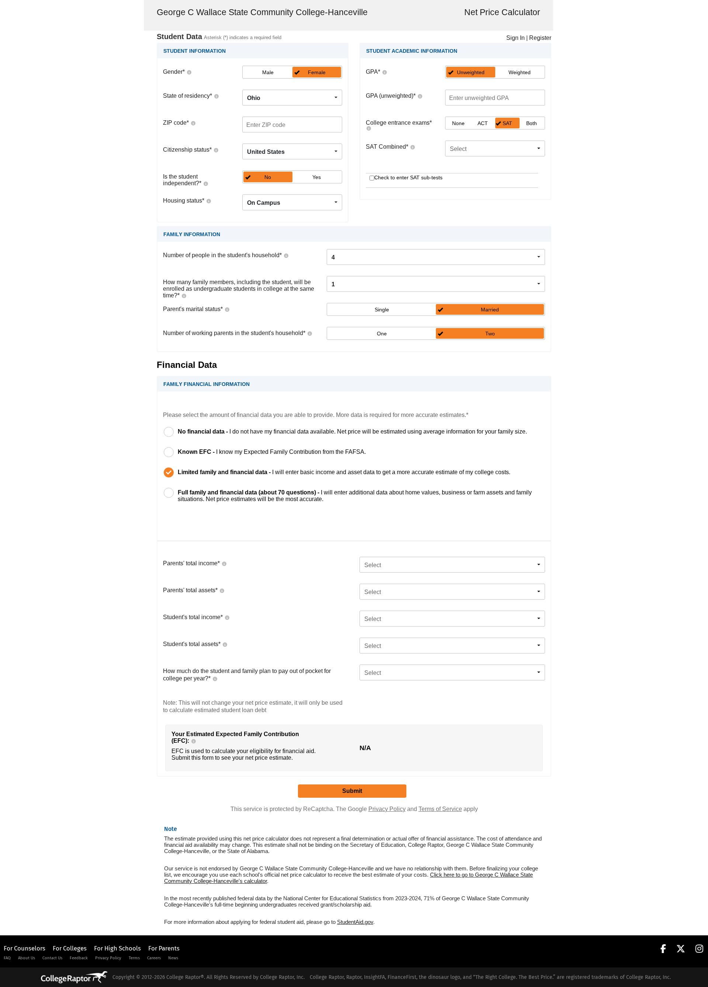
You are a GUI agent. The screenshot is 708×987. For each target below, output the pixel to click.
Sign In (515, 38)
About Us (26, 958)
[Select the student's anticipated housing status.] (208, 200)
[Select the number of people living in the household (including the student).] (285, 255)
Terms (134, 958)
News (173, 958)
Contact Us (52, 958)
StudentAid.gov (355, 922)
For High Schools (117, 948)
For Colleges (70, 948)
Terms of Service (440, 809)
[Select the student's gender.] (188, 72)
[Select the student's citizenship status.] (215, 149)
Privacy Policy (387, 809)
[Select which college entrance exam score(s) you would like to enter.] (368, 128)
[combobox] (292, 97)
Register (540, 38)
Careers (154, 958)
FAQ (7, 958)
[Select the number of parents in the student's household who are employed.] (309, 333)
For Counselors (24, 948)
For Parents (164, 948)
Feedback (79, 958)
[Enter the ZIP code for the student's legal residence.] (192, 123)
